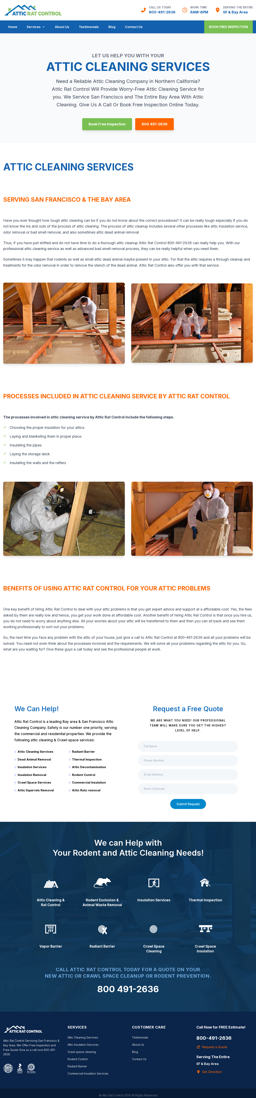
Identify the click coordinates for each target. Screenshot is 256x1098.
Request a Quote (214, 1047)
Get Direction (212, 1072)
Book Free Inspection (228, 27)
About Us (62, 27)
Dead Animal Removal (34, 759)
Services (34, 27)
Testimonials (89, 27)
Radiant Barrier (83, 751)
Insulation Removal (32, 775)
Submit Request (188, 804)
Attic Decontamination (89, 767)
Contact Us (134, 27)
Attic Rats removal (86, 790)
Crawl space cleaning (82, 1052)
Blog (111, 27)
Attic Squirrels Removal (36, 790)
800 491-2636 (154, 124)
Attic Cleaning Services (35, 751)
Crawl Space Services (34, 782)
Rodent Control (83, 775)
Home (12, 27)
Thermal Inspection (87, 759)
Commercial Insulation (89, 782)
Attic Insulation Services (83, 1044)
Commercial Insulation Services (88, 1073)
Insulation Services (32, 767)
